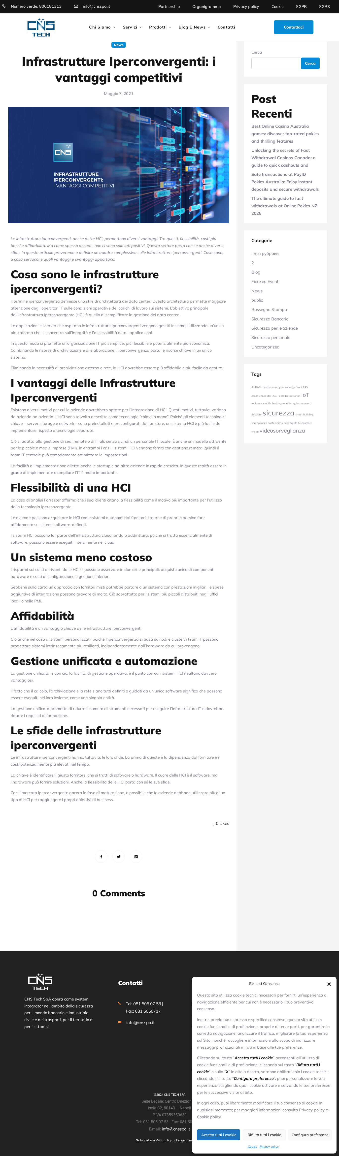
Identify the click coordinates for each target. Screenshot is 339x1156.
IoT (305, 394)
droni (299, 387)
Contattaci (294, 27)
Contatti (226, 27)
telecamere (305, 423)
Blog (255, 272)
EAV (305, 387)
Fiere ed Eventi (265, 281)
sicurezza (279, 412)
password (305, 403)
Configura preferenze (310, 1134)
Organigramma (206, 6)
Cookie (252, 1146)
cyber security (286, 387)
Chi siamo (100, 27)
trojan (255, 431)
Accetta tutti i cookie (218, 1134)
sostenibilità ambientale (282, 423)
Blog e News (192, 27)
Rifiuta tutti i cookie (264, 1134)
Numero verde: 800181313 (36, 6)
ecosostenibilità (261, 396)
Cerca (256, 52)
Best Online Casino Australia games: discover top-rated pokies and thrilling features (285, 133)
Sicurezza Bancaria (270, 318)
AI (252, 387)
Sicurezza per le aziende (274, 328)
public (257, 300)
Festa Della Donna (289, 396)
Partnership (169, 6)
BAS (258, 387)
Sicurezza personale (270, 337)
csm (274, 387)
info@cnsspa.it (96, 6)
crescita (266, 387)
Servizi (130, 27)
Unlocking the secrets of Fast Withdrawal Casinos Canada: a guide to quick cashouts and (283, 157)
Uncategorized (265, 346)
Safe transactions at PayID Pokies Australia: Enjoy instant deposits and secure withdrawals (285, 181)
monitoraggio (290, 403)
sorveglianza (259, 423)
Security (256, 414)
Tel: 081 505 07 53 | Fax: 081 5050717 (144, 1007)
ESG (274, 396)
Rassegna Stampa (269, 309)
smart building (304, 414)
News (118, 45)
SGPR (301, 6)
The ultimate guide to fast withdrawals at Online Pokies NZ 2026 (284, 206)
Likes (222, 823)
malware (256, 403)
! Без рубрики (265, 253)
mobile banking (272, 403)
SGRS (324, 6)
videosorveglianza (282, 430)
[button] (329, 983)
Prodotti (158, 27)
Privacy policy (269, 1146)
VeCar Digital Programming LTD (179, 1140)
